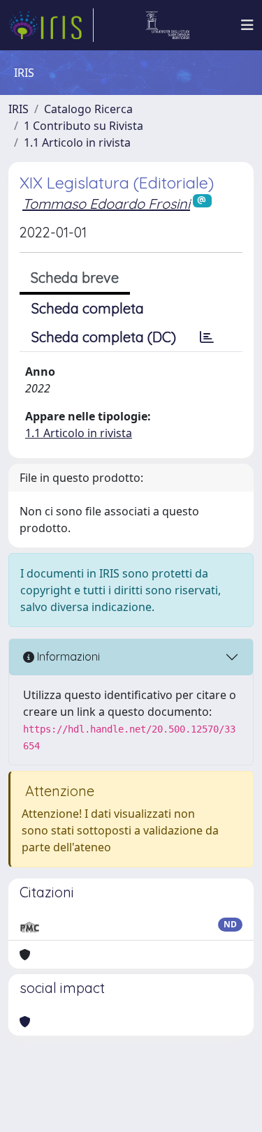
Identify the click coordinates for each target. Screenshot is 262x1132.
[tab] (207, 337)
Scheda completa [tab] (87, 308)
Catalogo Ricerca (88, 109)
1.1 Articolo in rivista (77, 142)
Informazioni (67, 656)
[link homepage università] (167, 25)
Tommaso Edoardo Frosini (106, 203)
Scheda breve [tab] (75, 277)
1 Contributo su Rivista (83, 125)
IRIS (18, 109)
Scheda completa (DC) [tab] (103, 337)
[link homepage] (51, 25)
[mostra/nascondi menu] (247, 25)
